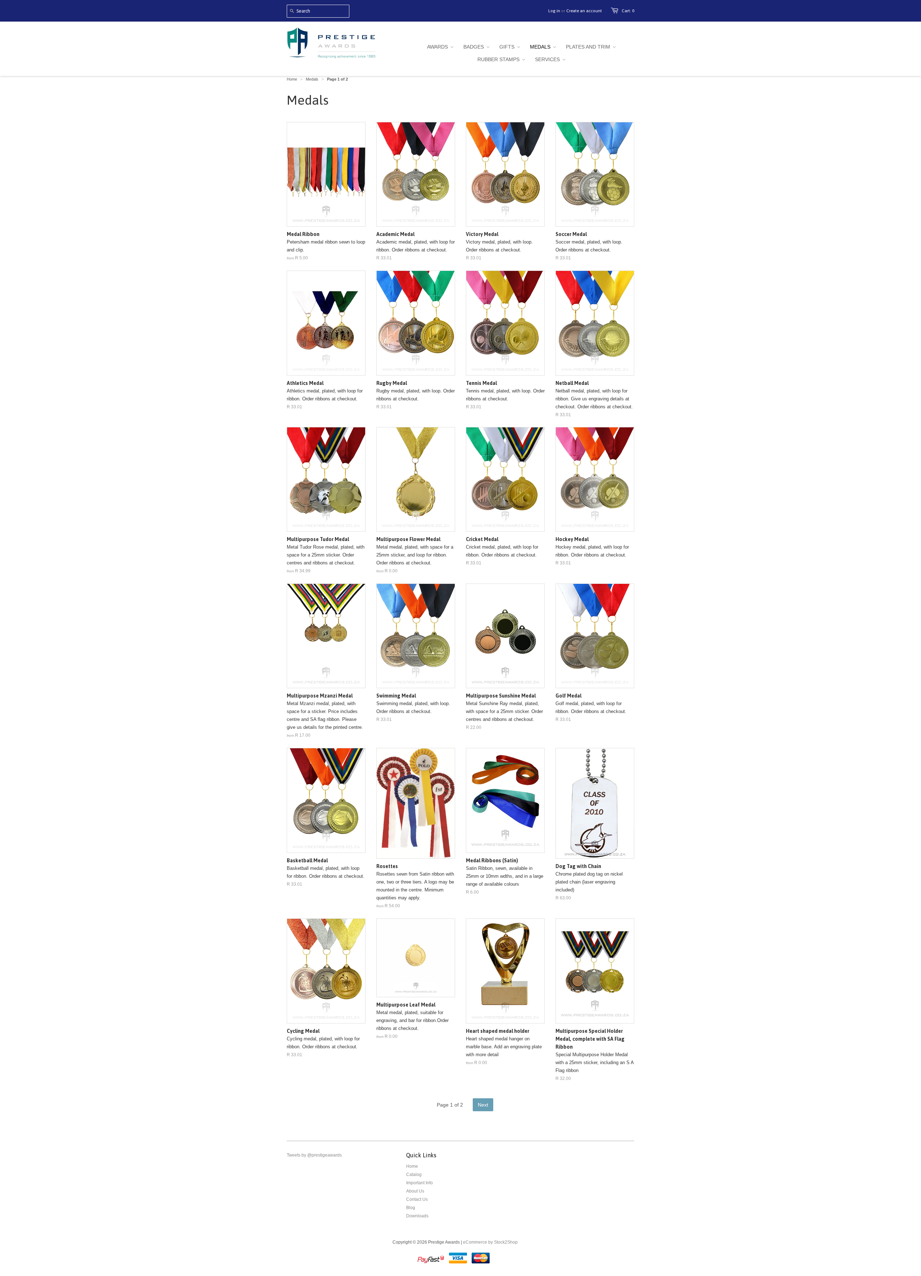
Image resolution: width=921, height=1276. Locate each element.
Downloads (417, 1215)
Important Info (419, 1182)
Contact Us (417, 1199)
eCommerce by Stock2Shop (490, 1242)
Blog (410, 1207)
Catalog (414, 1174)
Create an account (584, 10)
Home (412, 1166)
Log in (554, 10)
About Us (415, 1191)
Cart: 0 (628, 10)
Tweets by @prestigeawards (314, 1155)
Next (483, 1105)
